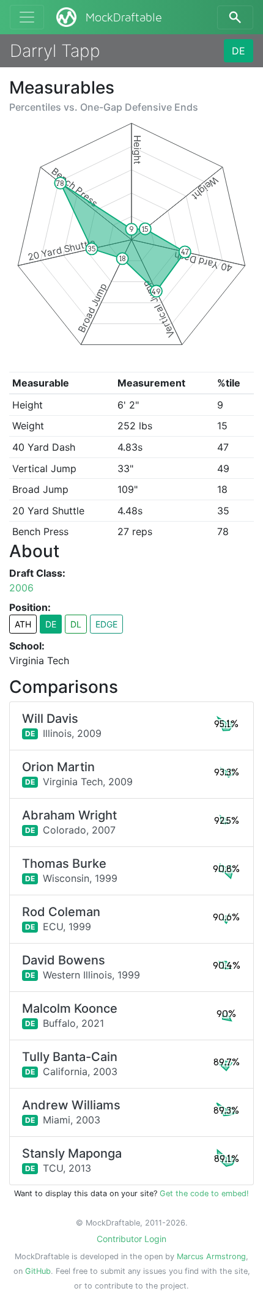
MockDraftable (124, 18)
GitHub (38, 1271)
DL (75, 624)
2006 (21, 588)
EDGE (106, 624)
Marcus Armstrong (211, 1256)
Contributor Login (131, 1239)
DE (238, 51)
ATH (23, 624)
